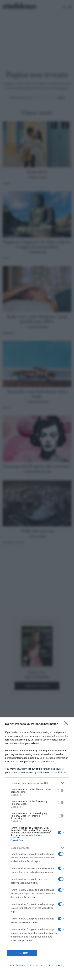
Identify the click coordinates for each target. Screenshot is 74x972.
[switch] (61, 790)
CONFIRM (22, 953)
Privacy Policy (56, 965)
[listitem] (37, 783)
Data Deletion (17, 965)
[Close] (67, 724)
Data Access (37, 965)
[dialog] (37, 844)
